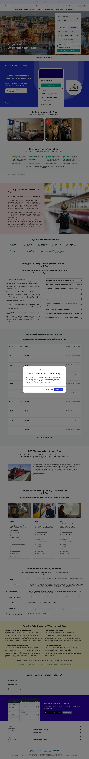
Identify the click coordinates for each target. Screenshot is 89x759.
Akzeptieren (58, 389)
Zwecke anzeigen (48, 389)
